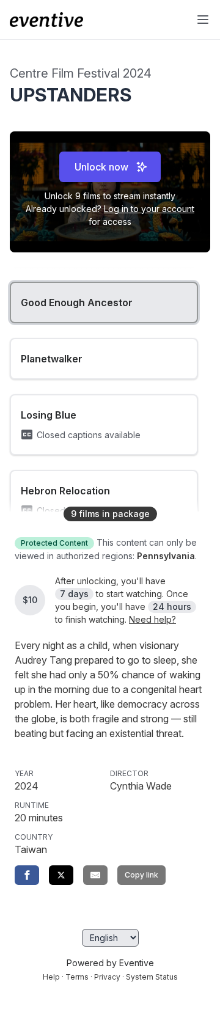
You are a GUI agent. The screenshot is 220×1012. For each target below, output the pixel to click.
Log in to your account (149, 209)
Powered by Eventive (110, 963)
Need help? (152, 619)
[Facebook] (27, 875)
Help (51, 976)
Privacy (107, 976)
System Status (152, 976)
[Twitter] (61, 875)
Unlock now (101, 167)
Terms (77, 976)
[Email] (95, 875)
